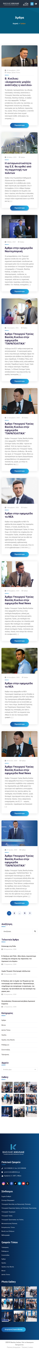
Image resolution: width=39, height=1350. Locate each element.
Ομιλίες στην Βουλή (8, 1040)
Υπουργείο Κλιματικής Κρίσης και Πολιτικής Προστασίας (19, 1208)
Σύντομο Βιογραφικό (8, 1200)
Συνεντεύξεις (6, 1050)
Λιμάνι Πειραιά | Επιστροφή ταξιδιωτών (16, 971)
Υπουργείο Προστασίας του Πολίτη (12, 1219)
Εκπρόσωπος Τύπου (8, 1227)
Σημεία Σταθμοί (6, 1196)
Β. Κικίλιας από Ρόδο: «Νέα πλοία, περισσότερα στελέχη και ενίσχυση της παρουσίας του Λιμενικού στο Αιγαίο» (19, 958)
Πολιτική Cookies (27, 1347)
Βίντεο (4, 1025)
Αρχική (15, 23)
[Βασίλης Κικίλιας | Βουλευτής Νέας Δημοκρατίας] (11, 3)
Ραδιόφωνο (5, 1045)
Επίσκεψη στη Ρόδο (9, 946)
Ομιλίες (4, 1035)
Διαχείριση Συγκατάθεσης (13, 1329)
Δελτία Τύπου (16, 72)
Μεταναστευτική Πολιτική (9, 1223)
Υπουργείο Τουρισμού (8, 1212)
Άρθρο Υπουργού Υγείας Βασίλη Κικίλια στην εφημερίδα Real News (19, 600)
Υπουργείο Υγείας (7, 1216)
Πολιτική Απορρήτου (13, 1347)
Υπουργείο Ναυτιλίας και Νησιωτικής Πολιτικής (16, 1204)
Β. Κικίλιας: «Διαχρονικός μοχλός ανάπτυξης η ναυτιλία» (18, 82)
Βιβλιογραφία (6, 1235)
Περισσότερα (19, 125)
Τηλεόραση (5, 1054)
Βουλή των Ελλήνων (8, 1231)
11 (24, 913)
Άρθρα (9, 72)
